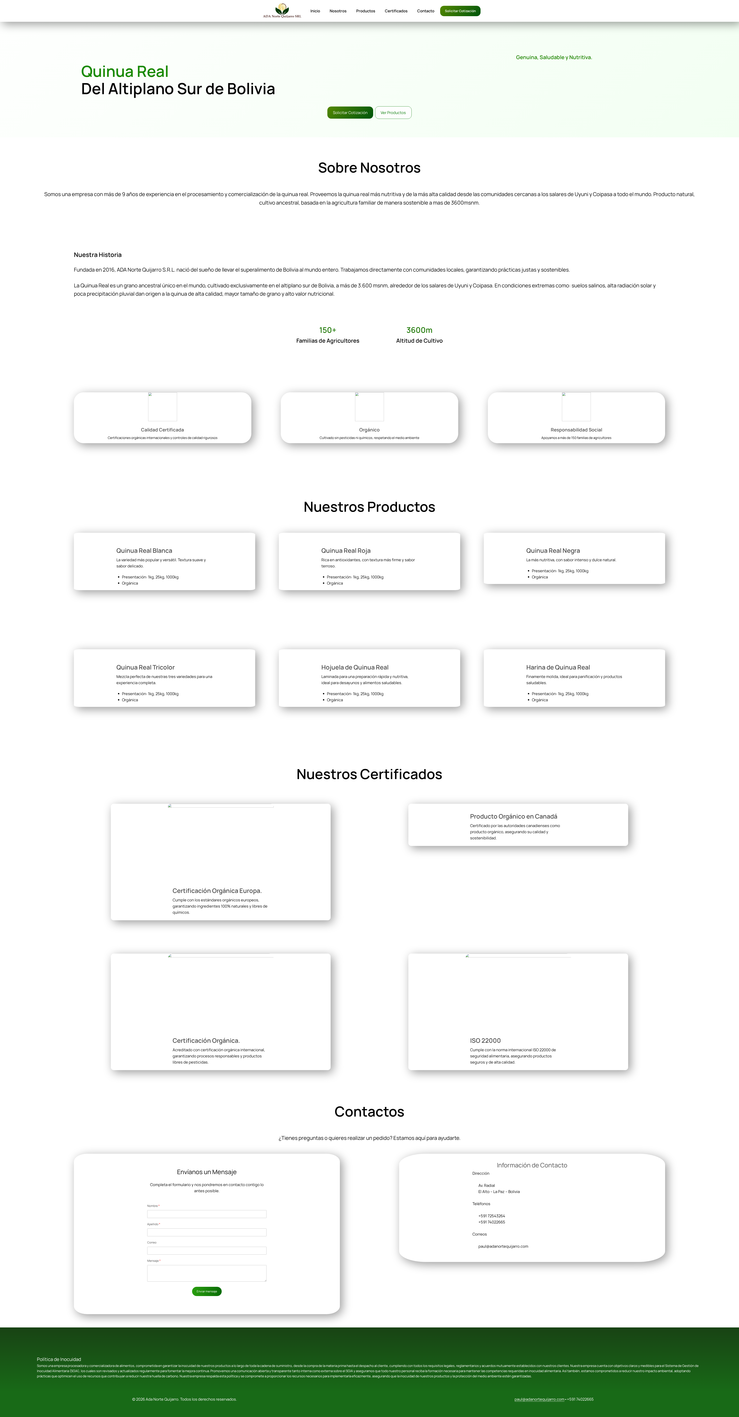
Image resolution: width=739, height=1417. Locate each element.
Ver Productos (393, 112)
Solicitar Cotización (460, 11)
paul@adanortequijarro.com (539, 1399)
